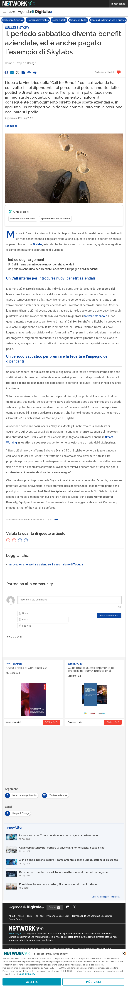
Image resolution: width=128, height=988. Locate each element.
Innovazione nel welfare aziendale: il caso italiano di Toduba (46, 564)
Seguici (53, 907)
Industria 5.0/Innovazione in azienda (108, 20)
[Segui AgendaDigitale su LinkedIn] (68, 907)
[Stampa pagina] (34, 72)
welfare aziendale (95, 316)
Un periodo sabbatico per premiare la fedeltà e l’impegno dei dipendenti (53, 269)
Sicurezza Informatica (38, 20)
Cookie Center (16, 919)
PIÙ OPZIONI (93, 982)
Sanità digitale (59, 20)
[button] (8, 12)
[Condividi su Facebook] (6, 72)
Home (8, 63)
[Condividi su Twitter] (17, 72)
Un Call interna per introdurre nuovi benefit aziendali (41, 264)
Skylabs (37, 244)
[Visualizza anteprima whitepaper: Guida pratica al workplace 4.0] (33, 699)
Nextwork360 (15, 933)
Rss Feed (39, 916)
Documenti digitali (78, 20)
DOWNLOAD (51, 722)
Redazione (11, 125)
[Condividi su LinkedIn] (11, 72)
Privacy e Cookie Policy (58, 916)
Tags (29, 916)
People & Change (26, 63)
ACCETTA (32, 982)
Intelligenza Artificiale (12, 20)
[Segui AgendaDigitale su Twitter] (74, 907)
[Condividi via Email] (23, 72)
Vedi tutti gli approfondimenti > (107, 897)
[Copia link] (29, 72)
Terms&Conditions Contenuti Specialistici (92, 916)
